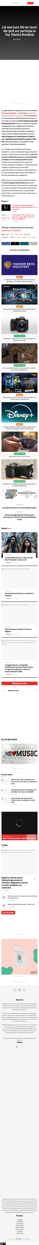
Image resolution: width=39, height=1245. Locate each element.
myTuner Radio (20, 1225)
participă (27, 234)
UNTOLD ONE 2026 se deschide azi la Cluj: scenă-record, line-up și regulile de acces (24, 781)
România (5, 237)
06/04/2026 (15, 598)
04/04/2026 (15, 221)
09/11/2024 (16, 39)
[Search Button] (37, 3)
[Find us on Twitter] (19, 990)
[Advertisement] (19, 79)
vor (34, 237)
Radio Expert (19, 1223)
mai (21, 234)
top (29, 237)
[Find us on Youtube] (24, 990)
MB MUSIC (9, 562)
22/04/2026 (15, 211)
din (17, 234)
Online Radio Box (19, 1227)
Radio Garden (20, 1229)
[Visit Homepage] (15, 3)
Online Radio (19, 1233)
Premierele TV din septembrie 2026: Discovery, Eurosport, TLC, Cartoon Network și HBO (19, 280)
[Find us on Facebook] (14, 990)
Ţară (18, 237)
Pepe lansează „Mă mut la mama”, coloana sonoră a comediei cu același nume (23, 800)
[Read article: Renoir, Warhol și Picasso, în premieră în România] (20, 581)
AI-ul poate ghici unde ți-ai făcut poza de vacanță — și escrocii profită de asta (19, 369)
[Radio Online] (35, 690)
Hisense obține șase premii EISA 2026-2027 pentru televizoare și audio (19, 310)
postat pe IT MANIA (11, 230)
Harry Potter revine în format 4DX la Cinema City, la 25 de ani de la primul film (19, 398)
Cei (12, 234)
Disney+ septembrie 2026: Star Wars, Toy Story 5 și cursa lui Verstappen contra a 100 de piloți (19, 428)
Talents (12, 237)
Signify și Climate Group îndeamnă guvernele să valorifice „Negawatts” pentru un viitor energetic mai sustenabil (15, 882)
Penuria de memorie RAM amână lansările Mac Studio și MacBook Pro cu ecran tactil (24, 207)
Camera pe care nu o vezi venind (19, 456)
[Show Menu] (2, 3)
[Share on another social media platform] (33, 243)
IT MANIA (19, 1220)
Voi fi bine (19, 1231)
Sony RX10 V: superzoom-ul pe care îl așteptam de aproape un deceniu (20, 339)
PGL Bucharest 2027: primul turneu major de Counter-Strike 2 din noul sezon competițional (23, 217)
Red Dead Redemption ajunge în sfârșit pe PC (21, 904)
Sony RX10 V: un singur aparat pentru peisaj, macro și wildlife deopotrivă (19, 485)
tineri (24, 237)
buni (7, 234)
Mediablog (8, 555)
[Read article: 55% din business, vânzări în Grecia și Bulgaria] (20, 616)
